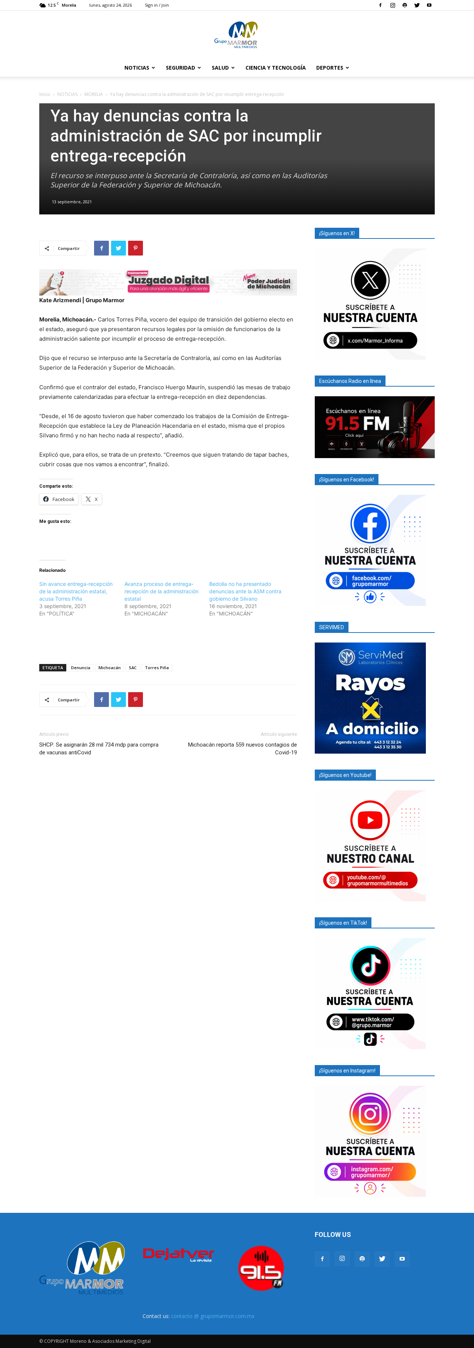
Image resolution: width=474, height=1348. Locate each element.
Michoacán (110, 667)
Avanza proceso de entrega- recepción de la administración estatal (161, 591)
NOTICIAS (136, 67)
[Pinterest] (135, 248)
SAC (133, 667)
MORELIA (93, 94)
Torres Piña (157, 667)
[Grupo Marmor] (237, 35)
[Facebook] (380, 5)
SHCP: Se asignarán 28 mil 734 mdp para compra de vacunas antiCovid (98, 748)
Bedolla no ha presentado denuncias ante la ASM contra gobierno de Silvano (245, 591)
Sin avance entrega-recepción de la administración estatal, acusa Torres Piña (76, 591)
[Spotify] (404, 5)
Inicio (44, 94)
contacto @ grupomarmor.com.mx (212, 1315)
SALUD (220, 67)
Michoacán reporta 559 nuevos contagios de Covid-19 (242, 748)
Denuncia (80, 667)
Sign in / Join (157, 5)
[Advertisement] (168, 639)
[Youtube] (429, 5)
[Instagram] (392, 5)
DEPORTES (329, 67)
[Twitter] (417, 5)
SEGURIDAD (180, 67)
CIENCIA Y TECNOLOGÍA (276, 67)
